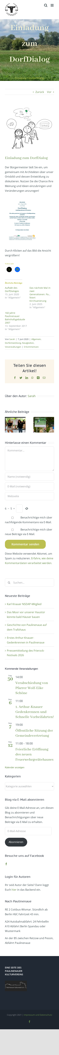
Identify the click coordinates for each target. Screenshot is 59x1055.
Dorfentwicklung (13, 342)
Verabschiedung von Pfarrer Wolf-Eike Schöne (31, 688)
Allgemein (36, 339)
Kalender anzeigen (14, 767)
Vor (49, 92)
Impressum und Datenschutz (38, 1014)
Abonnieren (16, 842)
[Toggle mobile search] (45, 5)
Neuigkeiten (28, 342)
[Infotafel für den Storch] (43, 419)
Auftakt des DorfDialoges (12, 289)
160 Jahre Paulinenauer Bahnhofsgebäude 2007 (15, 317)
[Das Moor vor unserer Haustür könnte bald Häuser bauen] (15, 419)
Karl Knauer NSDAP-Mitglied (24, 604)
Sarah (12, 339)
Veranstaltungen (13, 346)
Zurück (39, 92)
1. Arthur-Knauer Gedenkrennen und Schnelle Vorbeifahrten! (34, 712)
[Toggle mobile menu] (52, 5)
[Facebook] (6, 864)
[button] (7, 424)
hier (14, 889)
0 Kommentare (31, 346)
